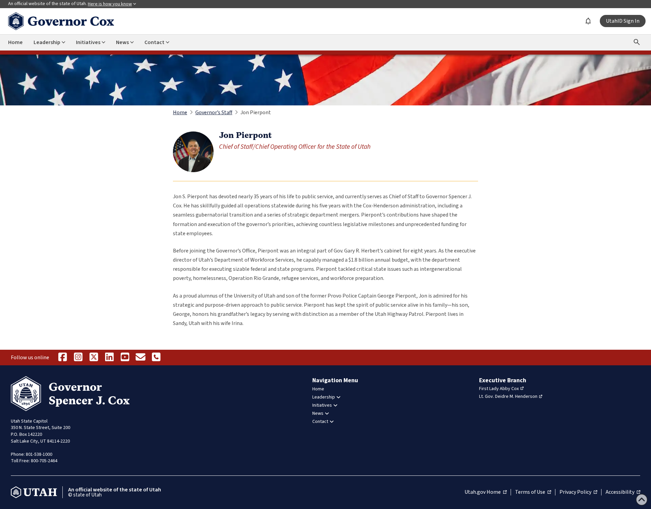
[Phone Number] (156, 357)
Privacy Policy (578, 492)
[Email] (140, 357)
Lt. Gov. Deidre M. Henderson (508, 396)
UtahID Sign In (622, 21)
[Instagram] (78, 357)
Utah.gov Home (486, 492)
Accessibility (623, 492)
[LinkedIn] (109, 357)
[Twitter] (93, 357)
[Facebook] (62, 357)
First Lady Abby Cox (499, 388)
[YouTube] (125, 357)
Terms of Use (533, 492)
